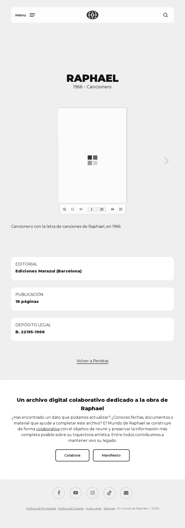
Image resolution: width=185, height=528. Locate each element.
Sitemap (109, 508)
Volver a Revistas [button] (92, 361)
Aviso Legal (93, 508)
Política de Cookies (71, 508)
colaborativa (47, 429)
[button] (25, 14)
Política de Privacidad (41, 508)
